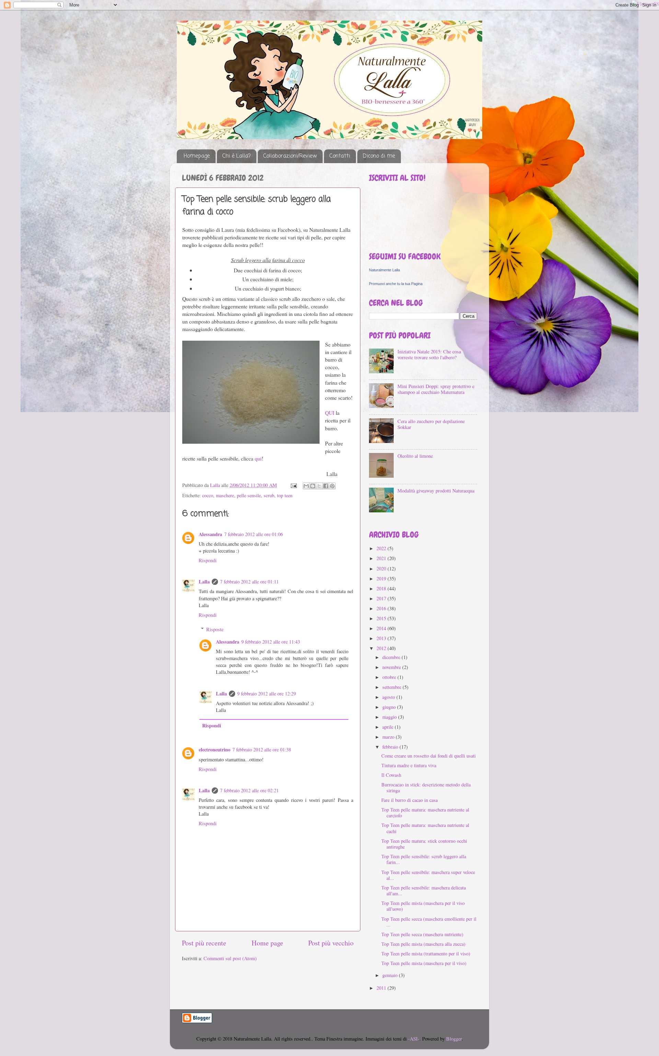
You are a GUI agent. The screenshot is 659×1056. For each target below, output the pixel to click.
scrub (269, 495)
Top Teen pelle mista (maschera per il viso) (423, 963)
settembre (392, 687)
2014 (382, 628)
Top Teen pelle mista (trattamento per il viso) (425, 953)
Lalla (204, 581)
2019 (382, 578)
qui (258, 458)
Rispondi (208, 560)
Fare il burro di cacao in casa (409, 800)
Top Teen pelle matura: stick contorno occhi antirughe (424, 844)
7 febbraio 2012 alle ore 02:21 (249, 790)
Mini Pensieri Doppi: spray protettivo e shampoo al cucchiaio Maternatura (435, 389)
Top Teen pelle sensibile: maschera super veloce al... (428, 875)
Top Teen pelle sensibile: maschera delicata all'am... (423, 890)
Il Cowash (391, 775)
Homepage (197, 156)
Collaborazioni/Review (290, 156)
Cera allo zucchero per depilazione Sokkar (431, 424)
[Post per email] (293, 485)
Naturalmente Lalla (384, 270)
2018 (382, 588)
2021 (382, 558)
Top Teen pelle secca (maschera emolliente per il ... (428, 922)
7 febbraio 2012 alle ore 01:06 (253, 534)
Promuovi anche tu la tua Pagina (396, 284)
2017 (382, 598)
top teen (284, 495)
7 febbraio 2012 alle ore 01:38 (261, 749)
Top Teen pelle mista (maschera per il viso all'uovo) (423, 906)
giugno (389, 707)
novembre (392, 667)
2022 (382, 548)
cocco (207, 495)
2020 (382, 568)
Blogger (454, 1038)
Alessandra (210, 534)
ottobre (389, 677)
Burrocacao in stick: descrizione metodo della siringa (426, 787)
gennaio (390, 975)
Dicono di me (379, 156)
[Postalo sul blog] (312, 485)
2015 (382, 618)
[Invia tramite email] (306, 485)
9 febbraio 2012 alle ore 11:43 (270, 641)
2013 (382, 638)
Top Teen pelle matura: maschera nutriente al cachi (425, 828)
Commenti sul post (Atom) (230, 958)
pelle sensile (249, 495)
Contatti (340, 156)
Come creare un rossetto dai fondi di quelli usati (428, 755)
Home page (267, 942)
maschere (225, 495)
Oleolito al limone (415, 456)
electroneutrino (214, 749)
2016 (382, 608)
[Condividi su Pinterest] (332, 485)
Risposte (214, 629)
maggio (390, 717)
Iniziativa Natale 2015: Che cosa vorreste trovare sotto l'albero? (429, 354)
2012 (382, 648)
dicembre (392, 657)
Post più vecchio (331, 942)
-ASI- (413, 1038)
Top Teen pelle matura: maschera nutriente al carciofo (425, 812)
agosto (389, 697)
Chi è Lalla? (236, 156)
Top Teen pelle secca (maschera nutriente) (422, 934)
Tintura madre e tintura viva (408, 765)
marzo (389, 737)
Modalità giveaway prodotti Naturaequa (435, 490)
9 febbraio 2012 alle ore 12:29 (266, 693)
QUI (329, 412)
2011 (382, 988)
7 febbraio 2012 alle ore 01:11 (249, 581)
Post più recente (204, 942)
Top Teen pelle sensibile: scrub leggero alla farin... (423, 859)
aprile (388, 727)
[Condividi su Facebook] (325, 485)
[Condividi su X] (319, 485)
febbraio (391, 746)
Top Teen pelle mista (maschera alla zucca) (423, 944)
